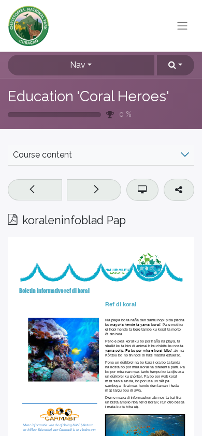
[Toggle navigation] (182, 26)
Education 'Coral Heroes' (88, 96)
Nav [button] (77, 65)
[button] (175, 65)
